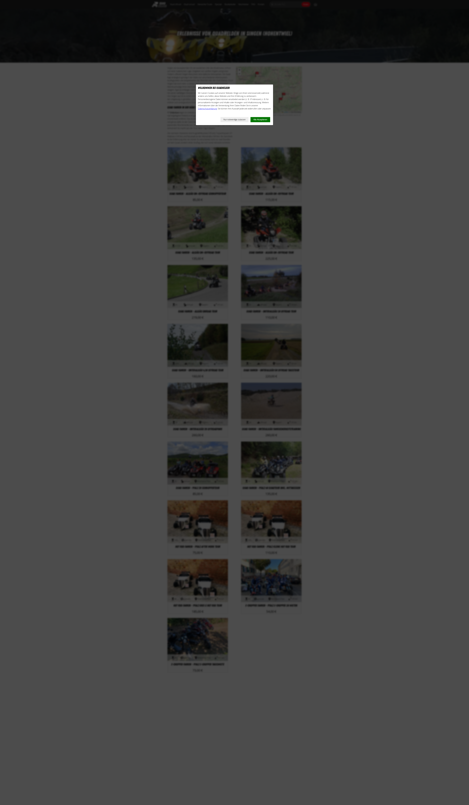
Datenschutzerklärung (207, 108)
